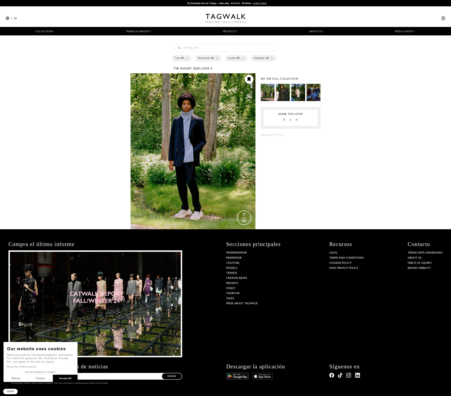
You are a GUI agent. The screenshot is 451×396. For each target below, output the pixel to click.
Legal (333, 252)
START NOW (259, 3)
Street (231, 288)
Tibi (177, 68)
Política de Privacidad (98, 383)
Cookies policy (340, 263)
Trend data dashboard (425, 252)
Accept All (65, 378)
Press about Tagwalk (242, 303)
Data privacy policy (344, 268)
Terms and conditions (346, 258)
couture (232, 263)
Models (231, 268)
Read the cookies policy (21, 367)
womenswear (236, 252)
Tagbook (233, 293)
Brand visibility (419, 268)
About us (414, 258)
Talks (230, 298)
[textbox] (181, 58)
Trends (231, 273)
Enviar (172, 376)
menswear (234, 258)
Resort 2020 (190, 68)
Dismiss (15, 378)
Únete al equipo (420, 263)
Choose (40, 378)
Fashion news (236, 278)
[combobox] (181, 58)
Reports (232, 283)
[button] (10, 391)
